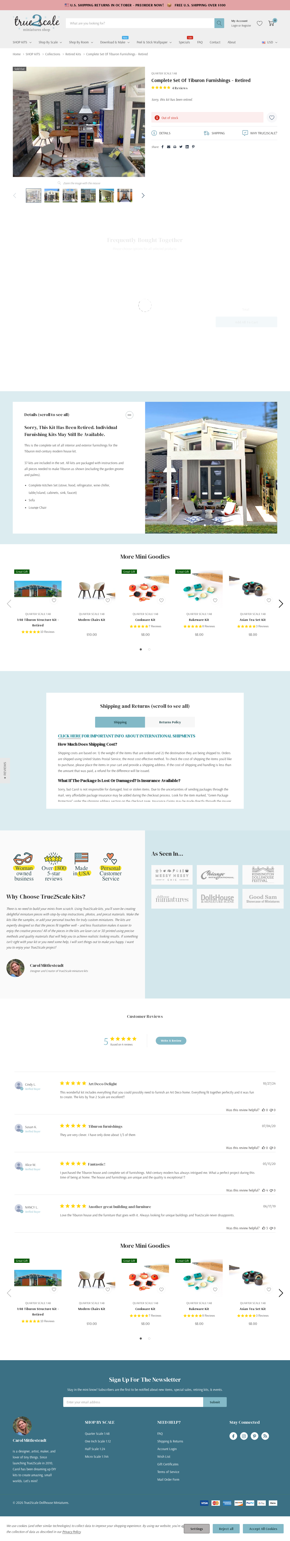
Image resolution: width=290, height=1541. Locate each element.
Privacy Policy (71, 1532)
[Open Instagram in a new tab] (244, 1436)
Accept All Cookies (263, 1529)
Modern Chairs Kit (91, 620)
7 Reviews (155, 626)
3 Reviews (262, 626)
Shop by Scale (48, 42)
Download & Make (112, 41)
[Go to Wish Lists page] (260, 23)
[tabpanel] (211, 468)
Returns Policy (170, 722)
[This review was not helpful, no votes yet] (271, 1110)
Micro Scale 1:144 (96, 1456)
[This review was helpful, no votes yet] (263, 1110)
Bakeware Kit (199, 620)
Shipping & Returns (170, 1441)
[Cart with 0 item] (271, 23)
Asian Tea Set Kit (253, 620)
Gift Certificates (168, 1464)
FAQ (160, 1433)
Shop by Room (79, 42)
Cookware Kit (145, 620)
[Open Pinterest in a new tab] (254, 1436)
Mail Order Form (168, 1479)
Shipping (120, 722)
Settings (196, 1529)
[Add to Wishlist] (272, 117)
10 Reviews (47, 631)
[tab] (205, 525)
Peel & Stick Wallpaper (152, 42)
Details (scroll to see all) (46, 415)
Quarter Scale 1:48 (97, 1433)
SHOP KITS (20, 42)
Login (234, 25)
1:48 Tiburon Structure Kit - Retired (38, 622)
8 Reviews (208, 626)
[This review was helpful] (263, 1190)
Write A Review (171, 1040)
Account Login (167, 1449)
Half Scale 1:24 (95, 1449)
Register (246, 25)
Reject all (226, 1529)
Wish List (163, 1456)
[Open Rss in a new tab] (265, 1436)
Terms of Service (168, 1472)
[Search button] (219, 23)
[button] (5, 770)
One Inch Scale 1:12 (98, 1441)
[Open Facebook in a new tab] (233, 1436)
